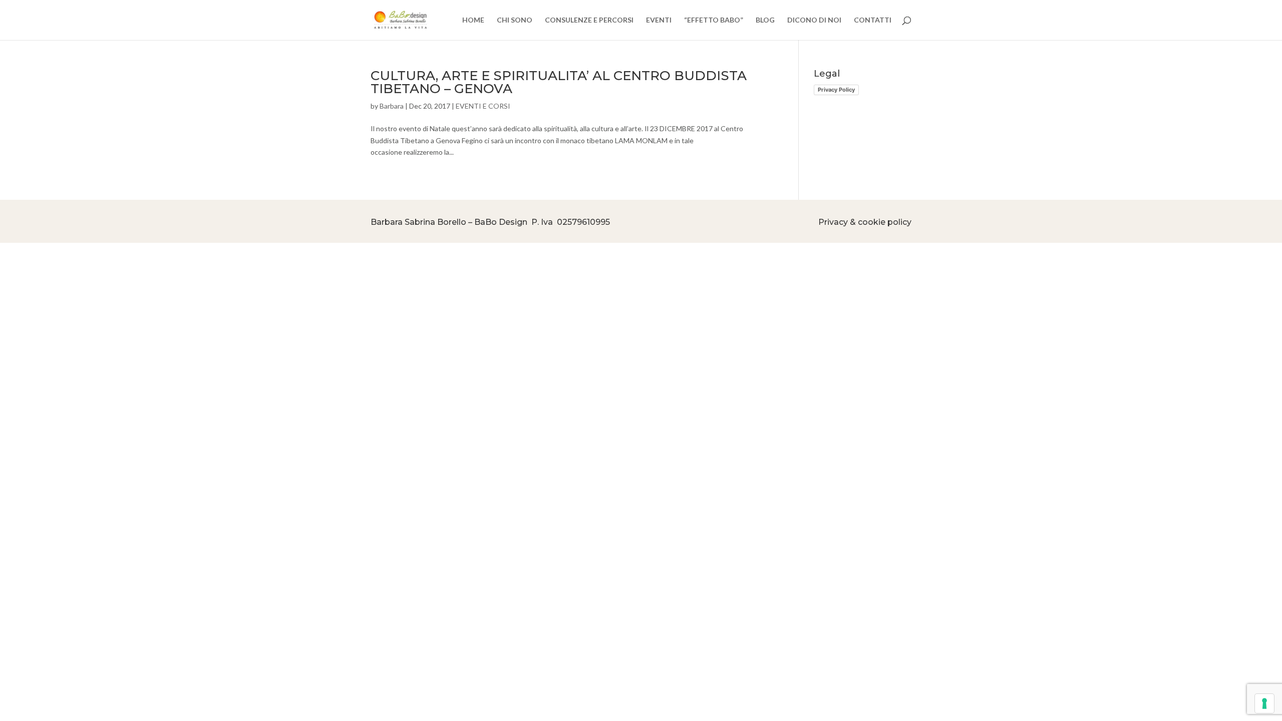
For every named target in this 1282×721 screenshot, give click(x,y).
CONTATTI (872, 20)
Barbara (392, 106)
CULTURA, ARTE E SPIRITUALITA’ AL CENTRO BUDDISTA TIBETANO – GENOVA (559, 82)
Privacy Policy (836, 89)
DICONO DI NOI (814, 20)
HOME (473, 20)
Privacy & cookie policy (864, 222)
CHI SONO (514, 20)
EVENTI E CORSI (483, 106)
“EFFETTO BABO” (713, 20)
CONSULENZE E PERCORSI (589, 20)
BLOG (765, 20)
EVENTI (659, 20)
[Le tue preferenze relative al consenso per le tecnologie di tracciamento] (1264, 703)
